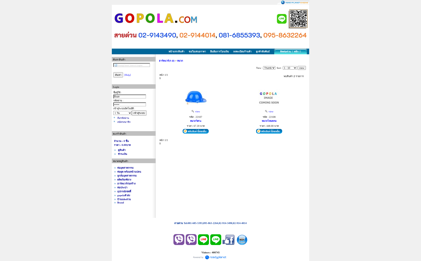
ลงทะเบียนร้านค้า (242, 51)
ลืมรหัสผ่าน (123, 118)
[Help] (127, 75)
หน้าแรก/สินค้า (176, 51)
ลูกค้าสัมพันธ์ (263, 51)
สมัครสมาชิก (124, 122)
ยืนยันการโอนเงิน (219, 51)
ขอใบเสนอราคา (197, 51)
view (197, 111)
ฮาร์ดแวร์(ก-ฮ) (167, 60)
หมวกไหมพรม (269, 121)
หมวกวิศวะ (196, 121)
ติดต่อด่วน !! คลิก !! (290, 51)
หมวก (180, 60)
